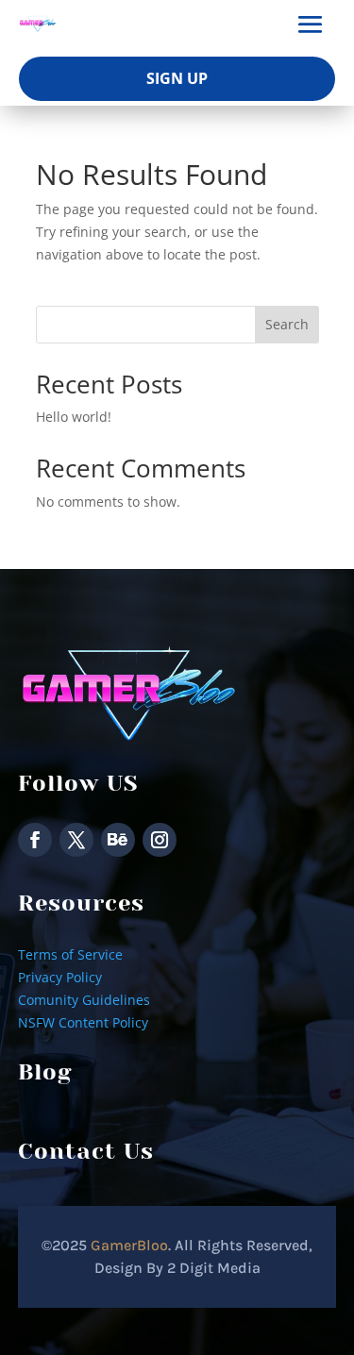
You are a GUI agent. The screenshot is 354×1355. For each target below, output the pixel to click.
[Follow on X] (76, 840)
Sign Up (177, 78)
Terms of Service (70, 954)
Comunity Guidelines (84, 1000)
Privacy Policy (60, 977)
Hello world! (73, 417)
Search (287, 324)
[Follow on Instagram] (160, 840)
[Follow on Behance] (118, 840)
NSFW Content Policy (83, 1022)
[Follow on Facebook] (35, 840)
